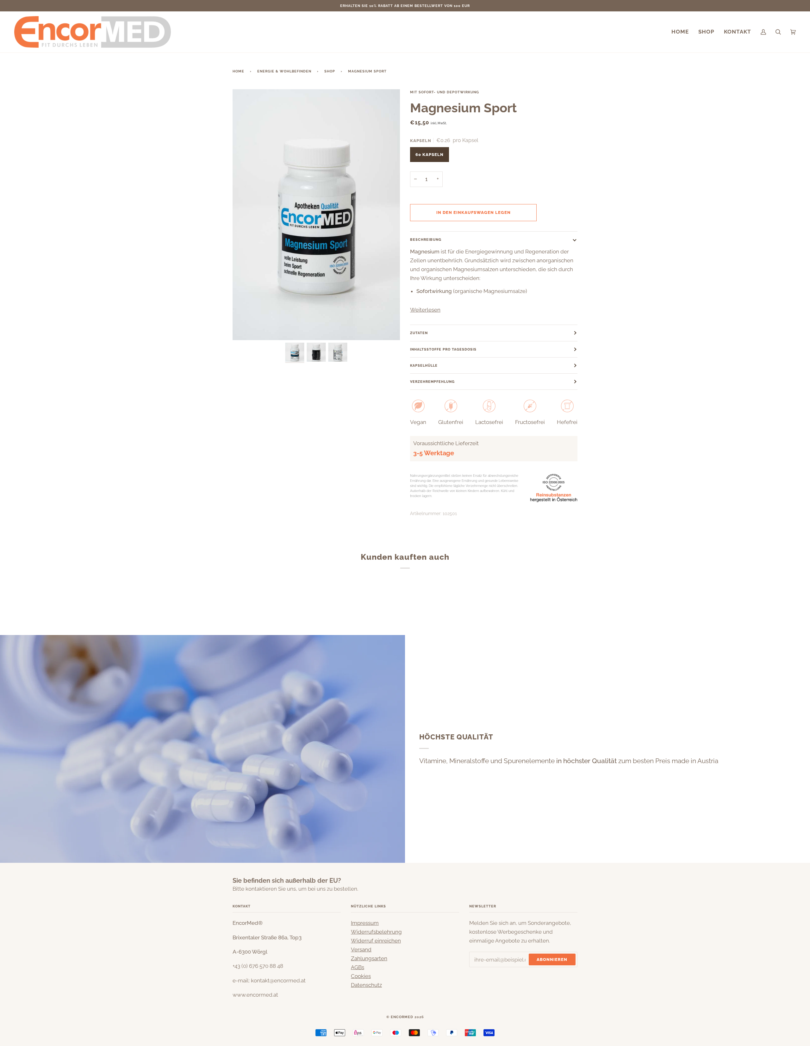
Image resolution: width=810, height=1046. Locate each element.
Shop (329, 71)
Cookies (361, 976)
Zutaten (419, 333)
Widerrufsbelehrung (376, 932)
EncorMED (402, 1017)
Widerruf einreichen (376, 940)
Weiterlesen (425, 310)
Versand (361, 949)
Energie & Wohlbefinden (284, 71)
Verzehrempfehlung (432, 381)
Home (238, 71)
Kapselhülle (424, 365)
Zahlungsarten (369, 958)
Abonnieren (552, 959)
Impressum (365, 923)
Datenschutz (366, 985)
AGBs (357, 967)
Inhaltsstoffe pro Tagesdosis (443, 349)
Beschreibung (425, 239)
